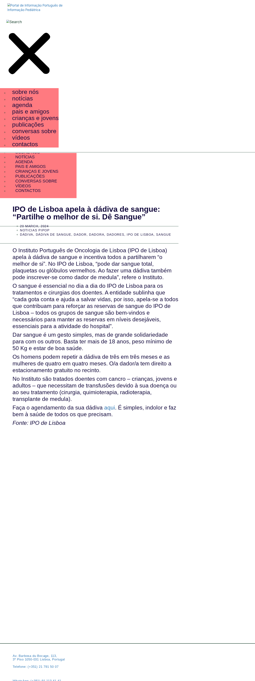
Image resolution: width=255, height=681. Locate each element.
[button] (29, 54)
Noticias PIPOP (35, 230)
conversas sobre (34, 131)
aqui (109, 407)
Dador (80, 234)
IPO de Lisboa (140, 234)
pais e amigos (30, 111)
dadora (96, 234)
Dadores (115, 234)
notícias (22, 98)
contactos (25, 144)
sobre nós (25, 92)
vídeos (21, 137)
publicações (28, 124)
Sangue (163, 234)
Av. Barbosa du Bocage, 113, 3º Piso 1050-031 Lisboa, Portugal (39, 657)
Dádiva (26, 234)
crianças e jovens (35, 118)
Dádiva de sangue (53, 234)
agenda (22, 105)
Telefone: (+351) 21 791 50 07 (35, 666)
